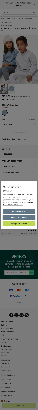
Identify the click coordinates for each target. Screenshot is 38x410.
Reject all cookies (19, 217)
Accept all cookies (19, 224)
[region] (19, 205)
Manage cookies (19, 211)
